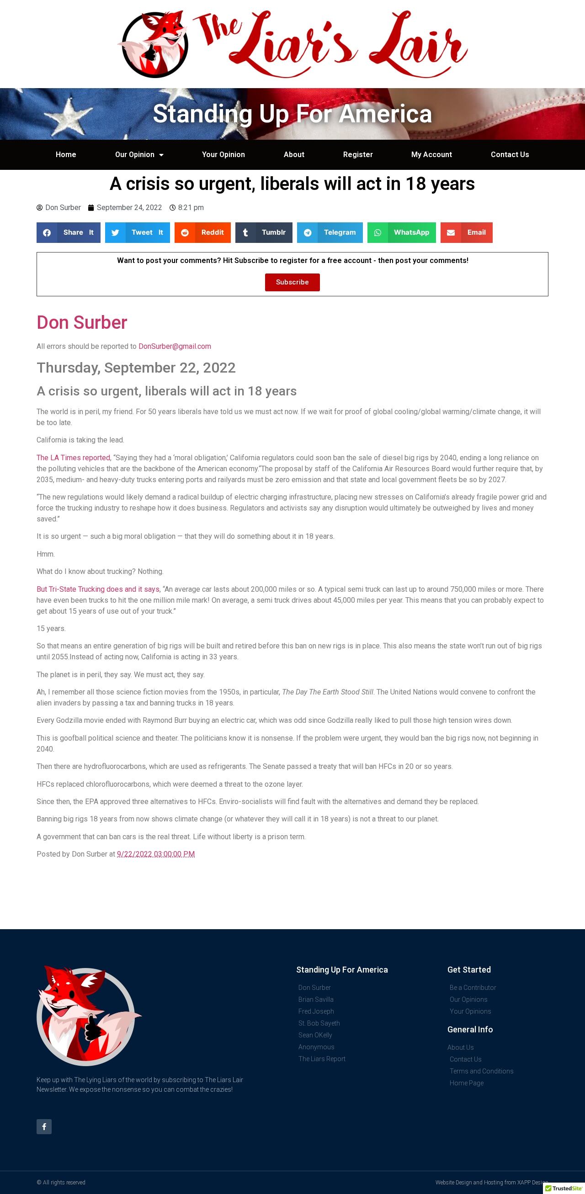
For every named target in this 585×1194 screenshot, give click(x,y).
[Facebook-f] (44, 1126)
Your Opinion (223, 154)
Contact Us (510, 154)
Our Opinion (134, 154)
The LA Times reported (73, 457)
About (294, 154)
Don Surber (82, 322)
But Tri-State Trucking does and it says (98, 589)
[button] (69, 232)
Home (66, 154)
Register (358, 154)
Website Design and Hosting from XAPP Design (492, 1182)
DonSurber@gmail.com (174, 346)
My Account (431, 154)
